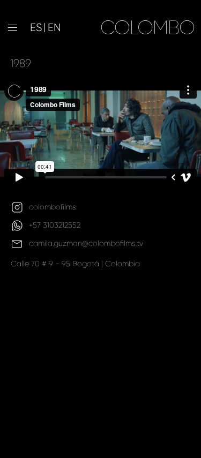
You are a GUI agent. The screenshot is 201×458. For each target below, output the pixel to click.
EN (54, 27)
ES (36, 27)
